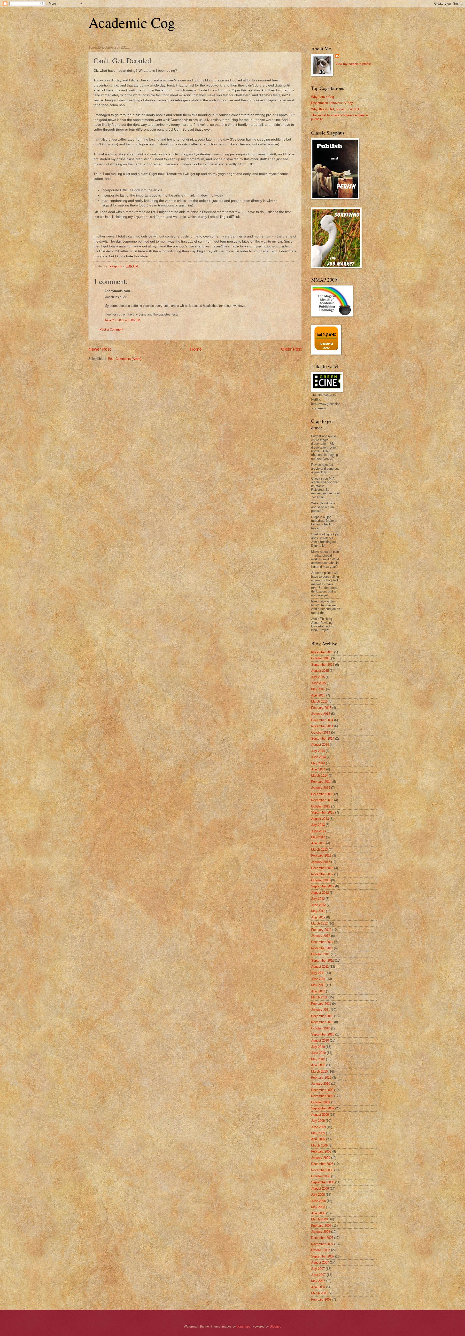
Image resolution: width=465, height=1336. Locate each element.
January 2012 (320, 936)
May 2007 (318, 1281)
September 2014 (322, 738)
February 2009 (321, 1151)
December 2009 (322, 1090)
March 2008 (319, 1219)
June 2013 (318, 831)
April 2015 (318, 695)
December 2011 (322, 942)
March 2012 (319, 923)
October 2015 (320, 658)
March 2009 (319, 1145)
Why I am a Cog (322, 97)
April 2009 (318, 1139)
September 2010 (322, 1034)
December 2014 (322, 720)
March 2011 (319, 997)
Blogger (275, 1326)
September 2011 (322, 960)
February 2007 (321, 1299)
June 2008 (318, 1201)
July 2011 (318, 973)
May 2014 (318, 763)
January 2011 (320, 1010)
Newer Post (99, 349)
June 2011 (318, 979)
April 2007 (318, 1287)
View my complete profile (353, 64)
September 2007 (322, 1256)
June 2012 (318, 905)
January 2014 (320, 788)
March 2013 (319, 849)
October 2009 (320, 1102)
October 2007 (320, 1250)
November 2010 (322, 1022)
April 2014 (318, 769)
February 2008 (321, 1225)
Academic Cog (131, 22)
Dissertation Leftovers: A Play (332, 103)
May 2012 (318, 911)
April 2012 (318, 917)
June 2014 (318, 757)
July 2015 (318, 677)
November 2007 (322, 1244)
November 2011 (322, 948)
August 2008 (320, 1188)
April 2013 (318, 843)
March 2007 (319, 1293)
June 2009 (318, 1127)
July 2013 (318, 825)
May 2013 (318, 837)
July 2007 (318, 1269)
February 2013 (321, 855)
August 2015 (320, 670)
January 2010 (320, 1083)
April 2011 (318, 991)
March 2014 (319, 775)
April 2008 (318, 1213)
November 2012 (322, 874)
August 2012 (320, 892)
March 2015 (319, 701)
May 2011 (318, 985)
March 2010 (319, 1071)
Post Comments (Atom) (124, 359)
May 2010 (318, 1059)
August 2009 (320, 1114)
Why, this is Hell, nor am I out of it (335, 109)
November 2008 (322, 1170)
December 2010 (322, 1016)
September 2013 (322, 812)
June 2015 (318, 683)
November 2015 (322, 652)
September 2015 (322, 664)
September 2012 (322, 886)
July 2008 (318, 1194)
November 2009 (322, 1096)
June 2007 (318, 1275)
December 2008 (322, 1164)
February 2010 (321, 1077)
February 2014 (321, 781)
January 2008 (320, 1231)
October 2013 (320, 806)
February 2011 (321, 1003)
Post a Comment (111, 329)
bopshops (243, 1326)
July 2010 (318, 1047)
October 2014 (320, 732)
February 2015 (321, 708)
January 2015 (320, 714)
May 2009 (318, 1133)
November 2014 (322, 726)
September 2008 (322, 1182)
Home (196, 349)
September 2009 (322, 1108)
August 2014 (320, 744)
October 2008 (320, 1176)
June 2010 (318, 1053)
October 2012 (320, 880)
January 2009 (320, 1158)
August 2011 (320, 966)
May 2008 (318, 1207)
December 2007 (322, 1238)
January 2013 (320, 862)
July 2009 (318, 1121)
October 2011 (320, 954)
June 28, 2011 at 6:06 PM (122, 320)
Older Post (291, 349)
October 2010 (320, 1028)
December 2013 (322, 794)
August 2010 (320, 1040)
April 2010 (318, 1065)
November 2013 (322, 800)
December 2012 (322, 868)
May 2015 (318, 689)
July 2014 (318, 751)
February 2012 (321, 930)
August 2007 (320, 1262)
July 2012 (318, 899)
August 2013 (320, 819)
